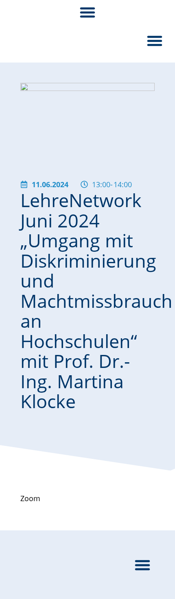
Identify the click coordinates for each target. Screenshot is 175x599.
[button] (87, 12)
